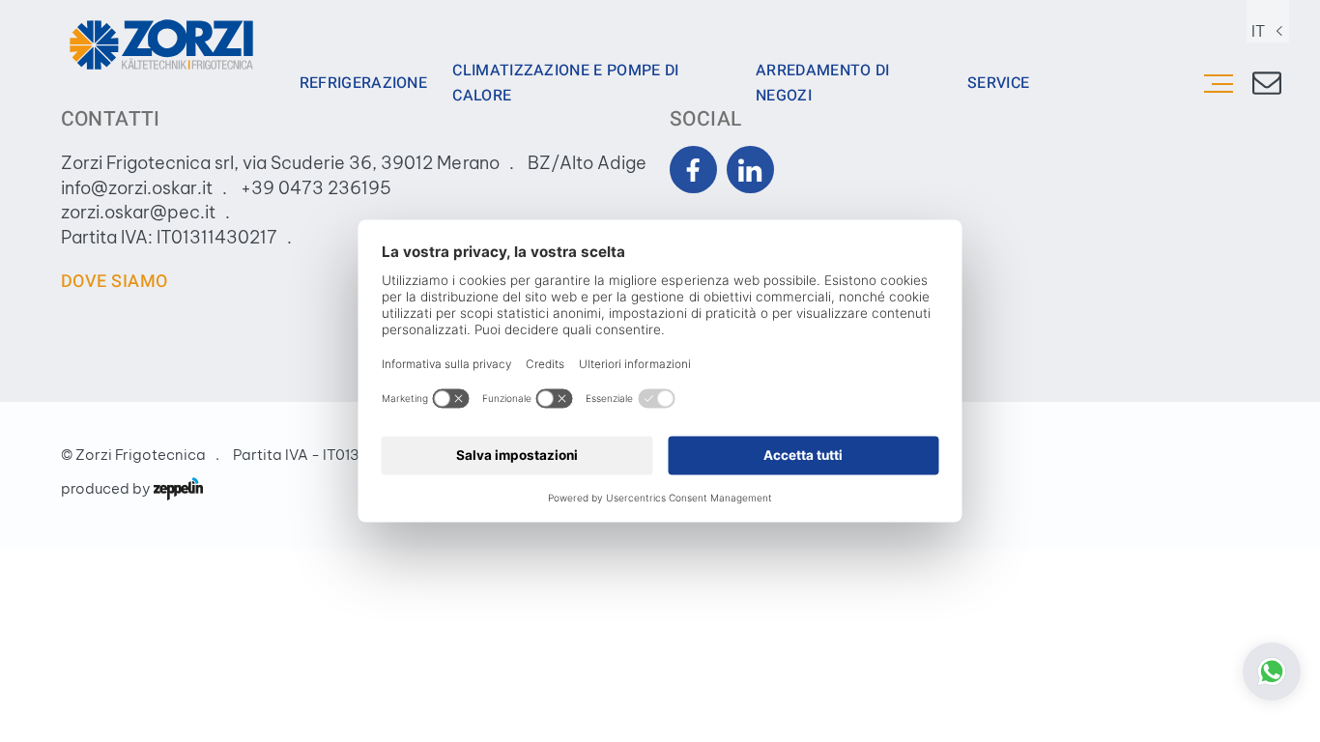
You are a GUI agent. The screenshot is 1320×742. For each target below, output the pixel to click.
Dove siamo (114, 282)
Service (998, 83)
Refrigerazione (364, 83)
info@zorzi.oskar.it (137, 188)
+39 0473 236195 (316, 188)
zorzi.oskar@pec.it (138, 212)
